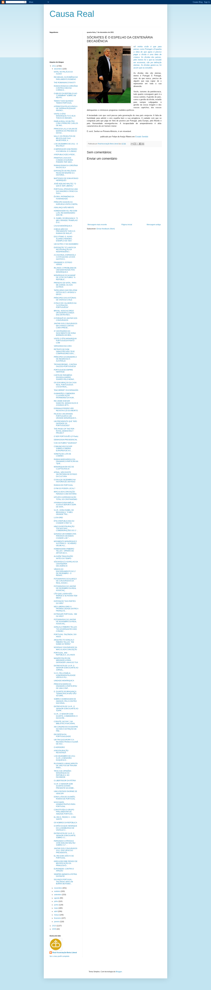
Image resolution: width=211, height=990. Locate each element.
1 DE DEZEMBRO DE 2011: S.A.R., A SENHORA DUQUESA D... (65, 758)
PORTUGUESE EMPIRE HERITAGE (63, 371)
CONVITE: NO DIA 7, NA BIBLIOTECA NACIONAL (64, 723)
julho (56, 901)
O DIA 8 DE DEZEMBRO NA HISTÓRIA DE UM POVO (65, 481)
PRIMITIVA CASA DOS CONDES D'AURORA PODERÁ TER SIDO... (63, 160)
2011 (54, 66)
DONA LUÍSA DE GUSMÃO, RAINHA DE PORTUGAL (64, 798)
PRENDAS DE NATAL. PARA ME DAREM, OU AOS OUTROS (65, 285)
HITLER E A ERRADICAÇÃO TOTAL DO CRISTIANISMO (65, 498)
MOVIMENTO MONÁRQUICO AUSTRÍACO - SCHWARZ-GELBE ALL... (65, 543)
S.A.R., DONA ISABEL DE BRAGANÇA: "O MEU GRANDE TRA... (64, 512)
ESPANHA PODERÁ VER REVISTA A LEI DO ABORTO (66, 409)
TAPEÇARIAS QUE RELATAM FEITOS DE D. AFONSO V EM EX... (65, 292)
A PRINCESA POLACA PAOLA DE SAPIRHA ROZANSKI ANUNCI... (65, 108)
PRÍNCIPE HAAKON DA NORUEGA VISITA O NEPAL (66, 203)
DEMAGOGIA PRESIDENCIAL (65, 440)
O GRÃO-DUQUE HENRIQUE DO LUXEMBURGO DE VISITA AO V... (65, 828)
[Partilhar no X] (137, 143)
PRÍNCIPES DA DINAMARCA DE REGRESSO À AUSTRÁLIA (65, 359)
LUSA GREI (58, 518)
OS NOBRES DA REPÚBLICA (65, 823)
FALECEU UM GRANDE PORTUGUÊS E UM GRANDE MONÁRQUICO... (65, 416)
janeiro (57, 922)
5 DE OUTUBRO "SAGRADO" (65, 443)
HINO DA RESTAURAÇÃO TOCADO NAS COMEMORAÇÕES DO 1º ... (66, 528)
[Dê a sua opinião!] (134, 143)
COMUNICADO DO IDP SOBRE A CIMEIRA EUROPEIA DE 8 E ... (63, 448)
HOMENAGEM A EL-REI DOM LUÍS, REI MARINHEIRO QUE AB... (65, 213)
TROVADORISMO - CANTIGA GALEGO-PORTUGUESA (65, 365)
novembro (58, 888)
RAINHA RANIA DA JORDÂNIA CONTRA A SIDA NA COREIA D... (66, 88)
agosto (57, 898)
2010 (54, 926)
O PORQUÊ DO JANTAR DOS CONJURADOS (65, 319)
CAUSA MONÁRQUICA (63, 226)
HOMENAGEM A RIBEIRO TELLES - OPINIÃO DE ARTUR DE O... (64, 551)
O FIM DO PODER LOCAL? (64, 488)
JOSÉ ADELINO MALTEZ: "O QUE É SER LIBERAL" (65, 185)
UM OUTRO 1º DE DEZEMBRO (66, 244)
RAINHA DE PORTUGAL (63, 485)
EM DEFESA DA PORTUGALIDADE (62, 735)
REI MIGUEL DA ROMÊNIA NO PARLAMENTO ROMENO (66, 78)
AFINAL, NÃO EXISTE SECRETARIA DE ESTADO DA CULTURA (65, 474)
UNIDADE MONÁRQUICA (64, 681)
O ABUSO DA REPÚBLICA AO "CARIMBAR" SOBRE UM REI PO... (65, 96)
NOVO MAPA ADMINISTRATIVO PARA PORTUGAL (64, 804)
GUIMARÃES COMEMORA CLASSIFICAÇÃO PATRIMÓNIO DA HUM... (64, 396)
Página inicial (126, 225)
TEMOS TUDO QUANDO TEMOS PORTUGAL (63, 102)
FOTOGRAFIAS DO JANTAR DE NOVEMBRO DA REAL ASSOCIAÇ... (65, 622)
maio (56, 908)
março (56, 915)
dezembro (58, 69)
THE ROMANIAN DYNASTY (65, 83)
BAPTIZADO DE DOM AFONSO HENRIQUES (66, 179)
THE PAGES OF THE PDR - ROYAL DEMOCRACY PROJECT (64, 431)
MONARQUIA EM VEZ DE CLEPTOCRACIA (64, 468)
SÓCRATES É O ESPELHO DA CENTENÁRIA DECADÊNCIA (66, 564)
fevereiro (57, 918)
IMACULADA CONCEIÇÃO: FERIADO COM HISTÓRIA (65, 493)
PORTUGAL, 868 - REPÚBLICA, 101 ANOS (64, 654)
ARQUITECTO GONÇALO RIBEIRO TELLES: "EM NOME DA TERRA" (64, 642)
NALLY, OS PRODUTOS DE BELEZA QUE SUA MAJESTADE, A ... (64, 138)
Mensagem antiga (154, 225)
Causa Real (72, 14)
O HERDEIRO (59, 747)
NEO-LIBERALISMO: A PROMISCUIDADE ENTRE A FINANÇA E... (66, 609)
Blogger (119, 972)
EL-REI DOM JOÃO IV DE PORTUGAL (64, 857)
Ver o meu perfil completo (59, 956)
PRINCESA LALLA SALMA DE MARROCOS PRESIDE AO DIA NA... (65, 131)
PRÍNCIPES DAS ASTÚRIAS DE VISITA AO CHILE (65, 299)
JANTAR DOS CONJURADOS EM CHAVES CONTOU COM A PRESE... (65, 326)
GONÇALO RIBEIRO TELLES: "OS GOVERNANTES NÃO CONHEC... (65, 629)
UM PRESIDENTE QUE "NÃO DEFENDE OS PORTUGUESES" (65, 423)
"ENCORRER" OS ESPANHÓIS (66, 390)
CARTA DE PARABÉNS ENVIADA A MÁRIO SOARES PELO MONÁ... (64, 377)
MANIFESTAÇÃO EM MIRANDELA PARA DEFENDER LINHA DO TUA (66, 660)
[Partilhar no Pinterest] (143, 143)
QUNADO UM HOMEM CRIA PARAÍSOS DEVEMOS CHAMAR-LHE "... (65, 536)
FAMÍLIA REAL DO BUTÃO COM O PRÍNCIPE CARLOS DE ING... (66, 123)
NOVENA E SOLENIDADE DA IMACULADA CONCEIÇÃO (65, 648)
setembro (58, 895)
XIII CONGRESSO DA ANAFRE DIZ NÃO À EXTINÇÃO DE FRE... (66, 729)
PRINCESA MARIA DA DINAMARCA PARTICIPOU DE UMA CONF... (65, 686)
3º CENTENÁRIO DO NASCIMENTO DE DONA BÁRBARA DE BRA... (65, 333)
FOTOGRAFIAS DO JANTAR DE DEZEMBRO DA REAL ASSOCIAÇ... (65, 588)
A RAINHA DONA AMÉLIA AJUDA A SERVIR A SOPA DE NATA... (65, 505)
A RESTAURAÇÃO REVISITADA (61, 752)
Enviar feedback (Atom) (106, 229)
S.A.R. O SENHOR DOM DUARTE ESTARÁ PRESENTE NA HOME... (64, 786)
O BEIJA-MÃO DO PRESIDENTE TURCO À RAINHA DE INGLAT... (64, 231)
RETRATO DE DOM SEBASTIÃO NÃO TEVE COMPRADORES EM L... (65, 351)
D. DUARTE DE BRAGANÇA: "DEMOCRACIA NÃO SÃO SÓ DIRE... (65, 694)
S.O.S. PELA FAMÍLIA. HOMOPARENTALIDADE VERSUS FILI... (65, 675)
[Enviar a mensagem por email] (132, 143)
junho (56, 905)
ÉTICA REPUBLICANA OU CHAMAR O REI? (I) (64, 522)
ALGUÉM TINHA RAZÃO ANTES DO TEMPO (63, 557)
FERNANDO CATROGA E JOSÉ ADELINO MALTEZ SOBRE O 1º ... (64, 843)
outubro (57, 891)
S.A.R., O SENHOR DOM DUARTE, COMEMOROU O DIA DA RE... (66, 716)
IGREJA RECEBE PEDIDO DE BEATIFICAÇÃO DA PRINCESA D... (65, 863)
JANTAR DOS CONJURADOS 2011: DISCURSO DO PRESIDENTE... (65, 850)
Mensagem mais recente (97, 225)
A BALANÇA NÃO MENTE (64, 208)
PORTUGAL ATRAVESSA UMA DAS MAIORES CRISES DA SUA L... (66, 191)
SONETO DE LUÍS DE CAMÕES (62, 455)
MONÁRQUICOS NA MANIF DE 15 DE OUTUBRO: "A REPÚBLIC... (65, 277)
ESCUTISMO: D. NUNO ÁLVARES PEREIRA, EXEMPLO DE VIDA (63, 239)
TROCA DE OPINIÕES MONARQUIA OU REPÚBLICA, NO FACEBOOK (62, 774)
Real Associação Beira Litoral (64, 953)
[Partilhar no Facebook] (140, 143)
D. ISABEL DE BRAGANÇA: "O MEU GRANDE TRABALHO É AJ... (66, 220)
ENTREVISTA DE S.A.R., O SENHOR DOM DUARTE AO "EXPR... (66, 708)
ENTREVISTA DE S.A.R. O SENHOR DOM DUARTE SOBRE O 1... (65, 835)
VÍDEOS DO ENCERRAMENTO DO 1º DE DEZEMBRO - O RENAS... (65, 572)
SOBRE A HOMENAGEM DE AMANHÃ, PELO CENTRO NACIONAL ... (65, 701)
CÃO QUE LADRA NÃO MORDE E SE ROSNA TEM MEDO (65, 596)
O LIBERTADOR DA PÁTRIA (65, 781)
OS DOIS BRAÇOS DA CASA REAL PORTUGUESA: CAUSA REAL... (65, 385)
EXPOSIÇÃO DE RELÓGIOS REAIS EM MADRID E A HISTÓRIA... (65, 173)
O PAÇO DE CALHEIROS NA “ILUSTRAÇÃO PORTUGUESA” (65, 305)
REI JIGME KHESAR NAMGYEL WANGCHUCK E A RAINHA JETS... (66, 403)
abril (56, 911)
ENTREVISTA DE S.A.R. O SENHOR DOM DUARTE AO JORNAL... (66, 668)
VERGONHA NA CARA (63, 346)
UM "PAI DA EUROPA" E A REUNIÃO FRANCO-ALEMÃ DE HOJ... (66, 742)
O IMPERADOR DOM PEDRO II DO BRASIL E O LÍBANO (65, 150)
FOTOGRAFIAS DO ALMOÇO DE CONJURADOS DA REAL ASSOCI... (65, 581)
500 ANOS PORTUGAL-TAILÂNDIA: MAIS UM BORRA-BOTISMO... (63, 882)
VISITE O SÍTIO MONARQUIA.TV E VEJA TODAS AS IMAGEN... (64, 116)
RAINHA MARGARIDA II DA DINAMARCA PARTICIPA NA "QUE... (66, 461)
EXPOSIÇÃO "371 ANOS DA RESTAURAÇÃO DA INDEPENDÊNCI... (65, 250)
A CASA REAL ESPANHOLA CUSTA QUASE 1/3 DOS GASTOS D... (65, 257)
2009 (54, 929)
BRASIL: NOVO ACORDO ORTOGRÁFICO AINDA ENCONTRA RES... (64, 313)
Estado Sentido (141, 137)
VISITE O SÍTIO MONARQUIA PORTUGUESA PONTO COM (65, 341)
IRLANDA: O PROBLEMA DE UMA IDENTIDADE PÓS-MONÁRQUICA (65, 270)
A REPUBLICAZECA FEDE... (65, 155)
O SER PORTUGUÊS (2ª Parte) (66, 436)
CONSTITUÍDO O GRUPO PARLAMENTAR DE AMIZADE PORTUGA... (64, 812)
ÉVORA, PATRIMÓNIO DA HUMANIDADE (64, 198)
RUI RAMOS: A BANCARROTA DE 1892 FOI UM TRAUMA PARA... (66, 766)
